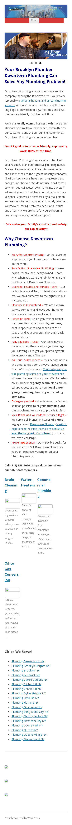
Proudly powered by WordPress (22, 818)
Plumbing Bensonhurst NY (28, 661)
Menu (34, 20)
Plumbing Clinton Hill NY (26, 684)
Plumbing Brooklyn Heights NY (31, 666)
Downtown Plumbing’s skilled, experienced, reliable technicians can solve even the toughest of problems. (39, 428)
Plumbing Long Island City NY (30, 711)
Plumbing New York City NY (29, 721)
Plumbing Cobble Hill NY (26, 689)
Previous (9, 45)
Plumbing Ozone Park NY (27, 725)
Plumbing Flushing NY (25, 702)
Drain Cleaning (11, 485)
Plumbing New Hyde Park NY (29, 716)
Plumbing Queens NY (25, 730)
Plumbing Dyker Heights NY (29, 693)
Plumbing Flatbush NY (25, 698)
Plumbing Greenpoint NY (27, 707)
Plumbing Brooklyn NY (25, 670)
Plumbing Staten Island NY (28, 739)
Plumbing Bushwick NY (26, 675)
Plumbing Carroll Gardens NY (29, 679)
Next (62, 45)
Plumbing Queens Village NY (29, 734)
